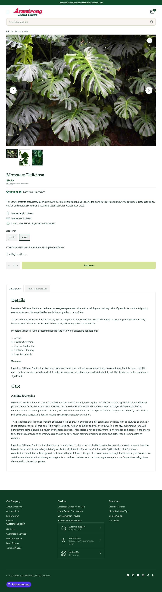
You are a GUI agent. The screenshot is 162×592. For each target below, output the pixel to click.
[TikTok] (148, 575)
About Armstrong (14, 506)
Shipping (9, 184)
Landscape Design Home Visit (71, 506)
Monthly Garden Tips (118, 511)
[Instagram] (132, 575)
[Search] (152, 22)
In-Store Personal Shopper (70, 520)
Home (8, 31)
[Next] (149, 90)
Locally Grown (12, 515)
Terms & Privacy (13, 547)
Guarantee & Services (16, 533)
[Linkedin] (153, 575)
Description (15, 288)
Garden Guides (116, 515)
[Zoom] (150, 40)
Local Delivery (12, 543)
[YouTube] (137, 575)
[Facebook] (127, 575)
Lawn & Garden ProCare (69, 515)
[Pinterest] (143, 575)
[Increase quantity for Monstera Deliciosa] (17, 265)
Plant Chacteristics (37, 288)
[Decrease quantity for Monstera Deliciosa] (8, 265)
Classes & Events (117, 506)
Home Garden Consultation (70, 511)
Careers (9, 520)
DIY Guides (114, 520)
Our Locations (12, 511)
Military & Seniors (14, 538)
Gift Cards (10, 529)
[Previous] (13, 90)
